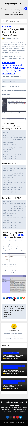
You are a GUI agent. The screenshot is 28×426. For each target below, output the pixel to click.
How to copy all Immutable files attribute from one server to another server (13, 372)
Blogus (21, 422)
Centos (4, 26)
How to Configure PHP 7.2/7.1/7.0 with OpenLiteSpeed (13, 32)
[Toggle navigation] (2, 9)
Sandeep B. (8, 38)
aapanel (5, 366)
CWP (18, 352)
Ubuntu (15, 368)
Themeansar (14, 424)
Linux (8, 26)
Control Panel (12, 352)
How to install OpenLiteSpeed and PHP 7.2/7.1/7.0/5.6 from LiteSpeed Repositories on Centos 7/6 (13, 68)
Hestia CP (6, 368)
